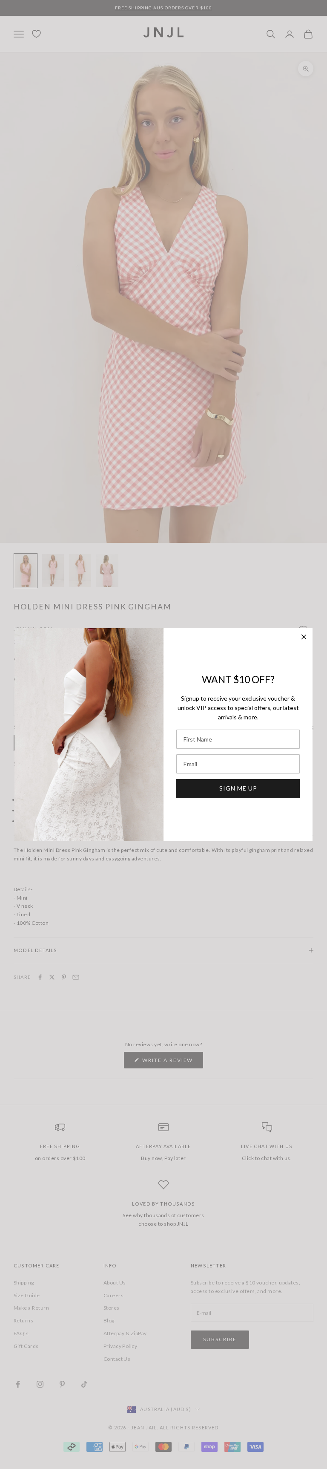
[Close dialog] (303, 637)
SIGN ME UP (238, 788)
